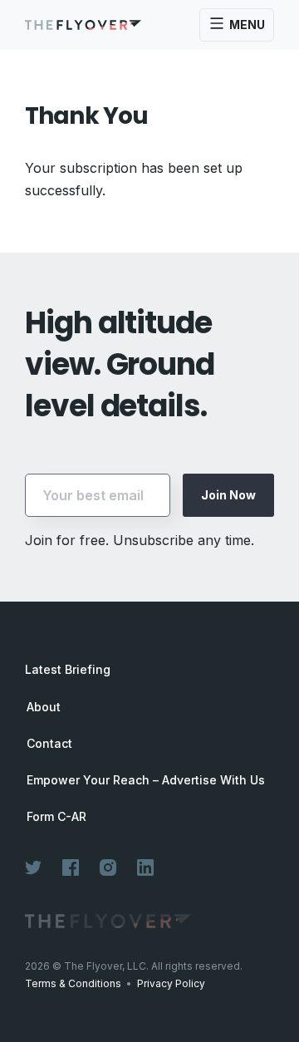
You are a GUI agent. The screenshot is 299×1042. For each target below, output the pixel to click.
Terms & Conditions (73, 983)
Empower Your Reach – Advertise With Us (146, 780)
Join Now (228, 495)
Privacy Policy (171, 983)
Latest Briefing (67, 669)
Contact (49, 743)
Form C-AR (56, 816)
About (44, 707)
